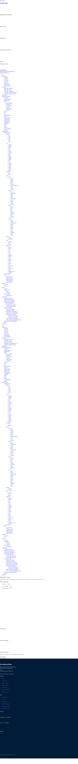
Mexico (9, 140)
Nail (5, 112)
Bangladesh (10, 146)
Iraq (9, 252)
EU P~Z (9, 218)
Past (4, 275)
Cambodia (10, 144)
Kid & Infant (8, 109)
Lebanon (9, 259)
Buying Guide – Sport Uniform (11, 314)
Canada (9, 389)
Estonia (12, 194)
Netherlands (12, 216)
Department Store (7, 100)
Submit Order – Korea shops (8, 88)
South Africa (10, 241)
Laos (9, 162)
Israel (9, 251)
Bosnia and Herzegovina (14, 185)
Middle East (8, 245)
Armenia (12, 179)
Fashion (5, 101)
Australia (9, 237)
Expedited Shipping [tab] (3, 656)
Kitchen (5, 124)
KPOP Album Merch (7, 115)
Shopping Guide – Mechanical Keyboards (10, 321)
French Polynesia (13, 198)
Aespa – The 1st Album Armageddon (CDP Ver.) (13, 319)
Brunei (9, 147)
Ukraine (9, 170)
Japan (9, 155)
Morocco (9, 260)
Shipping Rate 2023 (9, 279)
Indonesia (9, 151)
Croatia (12, 186)
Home (3, 74)
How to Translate (6, 294)
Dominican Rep (13, 193)
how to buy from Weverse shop (11, 306)
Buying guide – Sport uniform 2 (13, 568)
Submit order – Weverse (8, 89)
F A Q (5, 286)
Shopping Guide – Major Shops (9, 299)
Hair (5, 113)
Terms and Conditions (7, 85)
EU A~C (9, 177)
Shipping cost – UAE (11, 271)
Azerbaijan (10, 498)
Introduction (6, 77)
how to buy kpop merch (10, 303)
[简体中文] (0, 68)
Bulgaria (12, 183)
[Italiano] (7, 68)
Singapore (10, 163)
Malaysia (9, 159)
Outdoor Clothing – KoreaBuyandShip (12, 318)
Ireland (9, 174)
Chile (9, 139)
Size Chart (5, 288)
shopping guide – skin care (8, 298)
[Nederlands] (2, 68)
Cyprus (12, 187)
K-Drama (5, 116)
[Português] (10, 68)
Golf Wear (7, 107)
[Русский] (12, 68)
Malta (11, 214)
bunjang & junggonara (7, 350)
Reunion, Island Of (13, 222)
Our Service (6, 78)
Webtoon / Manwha (7, 117)
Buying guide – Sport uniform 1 (13, 315)
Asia (7, 143)
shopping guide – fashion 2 (10, 310)
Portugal (12, 221)
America (7, 385)
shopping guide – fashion (8, 307)
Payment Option (6, 290)
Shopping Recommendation (6, 96)
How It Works (6, 80)
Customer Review (7, 84)
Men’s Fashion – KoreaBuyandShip (11, 311)
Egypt (9, 249)
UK (9, 424)
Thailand (9, 167)
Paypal (7, 291)
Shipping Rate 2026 (5, 131)
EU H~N (9, 205)
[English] (3, 68)
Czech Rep (12, 189)
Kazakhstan (10, 255)
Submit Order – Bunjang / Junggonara (10, 93)
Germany (12, 201)
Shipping (5, 322)
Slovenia (12, 228)
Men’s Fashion (8, 104)
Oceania (7, 236)
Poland (12, 220)
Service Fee (6, 81)
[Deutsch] (5, 68)
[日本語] (8, 68)
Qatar (9, 264)
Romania (12, 224)
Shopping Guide (4, 296)
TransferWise (8, 292)
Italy (11, 209)
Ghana (9, 494)
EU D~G (9, 190)
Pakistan (9, 263)
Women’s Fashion (9, 105)
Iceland (12, 459)
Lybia (9, 257)
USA (9, 135)
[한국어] (9, 68)
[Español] (13, 68)
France (12, 197)
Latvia (12, 210)
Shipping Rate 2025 (9, 533)
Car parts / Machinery (7, 128)
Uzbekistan (10, 272)
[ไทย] (14, 68)
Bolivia (12, 182)
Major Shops (6, 97)
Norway (12, 217)
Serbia (12, 225)
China (9, 148)
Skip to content (2, 0)
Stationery (5, 127)
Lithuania (12, 212)
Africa (7, 240)
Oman (9, 261)
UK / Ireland (8, 171)
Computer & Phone (7, 119)
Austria (12, 178)
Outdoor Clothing (9, 108)
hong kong (10, 152)
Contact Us (3, 283)
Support (3, 287)
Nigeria (9, 244)
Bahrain (9, 248)
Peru (9, 142)
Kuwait (9, 253)
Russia (9, 154)
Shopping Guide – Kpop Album (9, 302)
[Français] (4, 68)
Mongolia (9, 158)
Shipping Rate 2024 (9, 280)
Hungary (12, 206)
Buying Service (4, 76)
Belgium (12, 181)
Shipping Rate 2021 (9, 276)
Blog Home (4, 323)
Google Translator (9, 295)
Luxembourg (12, 213)
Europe (7, 175)
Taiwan (9, 166)
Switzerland (12, 232)
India (9, 150)
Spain (11, 229)
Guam (9, 136)
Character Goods (6, 120)
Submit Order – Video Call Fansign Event (10, 92)
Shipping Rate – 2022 (9, 529)
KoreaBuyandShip (4, 3)
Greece (12, 202)
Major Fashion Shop (9, 354)
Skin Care (5, 111)
